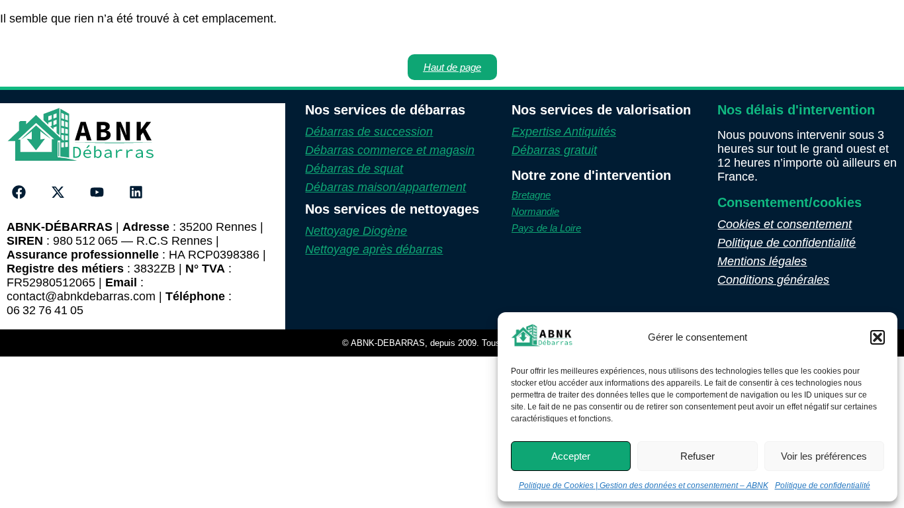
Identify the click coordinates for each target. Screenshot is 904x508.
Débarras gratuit (554, 150)
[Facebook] (19, 192)
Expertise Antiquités (564, 131)
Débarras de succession (369, 131)
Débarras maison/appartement (385, 187)
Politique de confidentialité (822, 485)
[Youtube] (97, 192)
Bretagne (531, 194)
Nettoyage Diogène (356, 230)
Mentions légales (762, 261)
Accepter (570, 456)
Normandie (535, 211)
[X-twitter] (58, 192)
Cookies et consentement (784, 224)
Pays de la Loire (546, 227)
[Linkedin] (135, 192)
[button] (877, 337)
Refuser (697, 456)
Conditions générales (773, 279)
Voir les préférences (824, 456)
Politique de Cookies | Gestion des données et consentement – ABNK (643, 485)
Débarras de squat (354, 168)
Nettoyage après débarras (374, 249)
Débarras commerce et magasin (390, 150)
